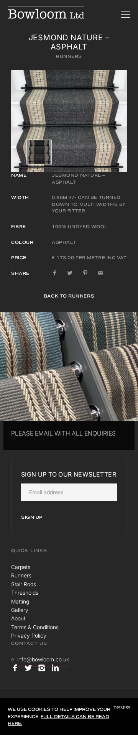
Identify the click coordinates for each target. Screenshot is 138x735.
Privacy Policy (28, 635)
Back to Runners (69, 296)
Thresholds (24, 593)
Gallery (19, 610)
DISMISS (121, 708)
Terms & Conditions (35, 627)
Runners (69, 56)
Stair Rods (23, 584)
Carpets (20, 567)
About (18, 618)
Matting (20, 601)
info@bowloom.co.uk (43, 659)
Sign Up (32, 517)
